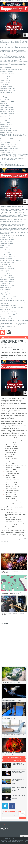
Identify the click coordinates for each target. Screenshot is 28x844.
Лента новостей (22, 342)
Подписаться (22, 817)
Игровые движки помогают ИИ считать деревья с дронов (19, 789)
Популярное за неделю (14, 757)
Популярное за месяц (14, 760)
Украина (6, 542)
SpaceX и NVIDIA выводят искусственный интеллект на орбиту (18, 797)
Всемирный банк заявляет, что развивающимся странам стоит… (18, 773)
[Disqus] (14, 641)
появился (7, 165)
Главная (4, 344)
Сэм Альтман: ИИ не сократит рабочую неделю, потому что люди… (18, 765)
